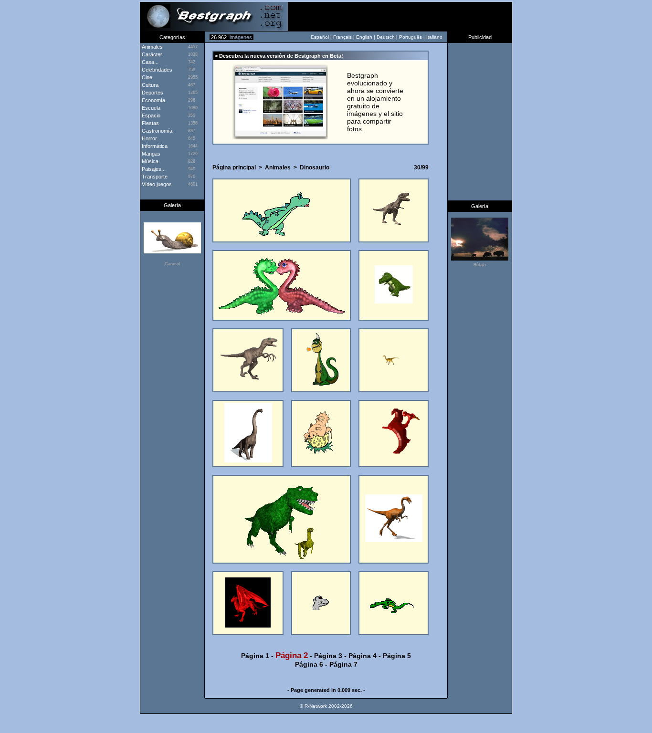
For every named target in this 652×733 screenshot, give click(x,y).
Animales (278, 167)
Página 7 (343, 664)
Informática (154, 146)
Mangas (150, 154)
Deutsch (386, 37)
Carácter (151, 54)
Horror (148, 138)
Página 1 (255, 656)
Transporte (154, 176)
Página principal (234, 167)
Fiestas (149, 123)
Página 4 (362, 656)
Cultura (149, 85)
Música (149, 161)
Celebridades (156, 70)
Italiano (434, 37)
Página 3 (328, 656)
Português (410, 37)
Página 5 (397, 656)
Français (342, 37)
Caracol (172, 264)
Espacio (150, 115)
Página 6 (309, 664)
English (364, 37)
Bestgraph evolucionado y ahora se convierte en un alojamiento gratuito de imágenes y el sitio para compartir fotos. (375, 102)
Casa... (149, 62)
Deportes (151, 92)
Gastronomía (156, 131)
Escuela (150, 108)
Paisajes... (153, 169)
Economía (152, 100)
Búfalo (479, 264)
